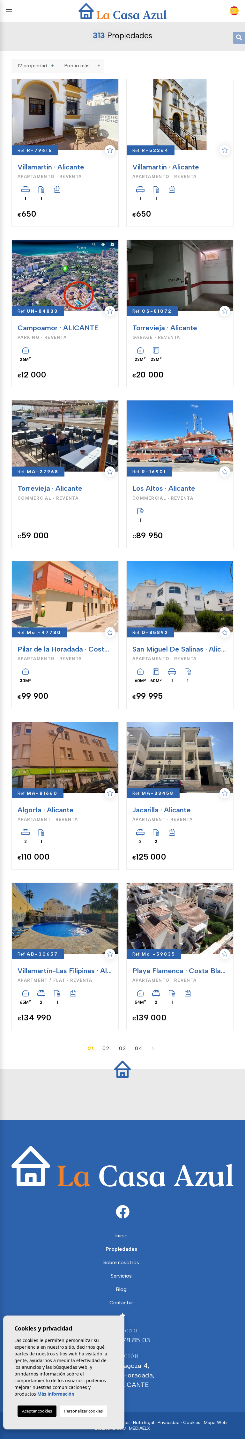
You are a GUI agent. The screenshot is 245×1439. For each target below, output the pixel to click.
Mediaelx (139, 1428)
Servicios (121, 1276)
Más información (55, 1394)
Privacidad (169, 1422)
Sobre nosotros (121, 1262)
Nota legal (143, 1422)
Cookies (191, 1422)
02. (107, 1048)
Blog (121, 1289)
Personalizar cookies (83, 1411)
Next (110, 115)
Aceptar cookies (37, 1411)
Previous (17, 115)
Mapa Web (215, 1422)
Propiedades (121, 1249)
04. (140, 1048)
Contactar (121, 1303)
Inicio (121, 1236)
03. (123, 1048)
